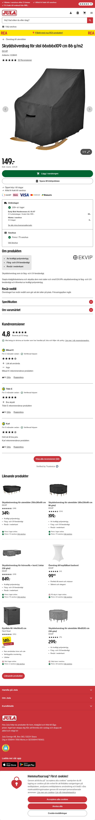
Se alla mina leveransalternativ (20, 225)
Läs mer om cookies (46, 792)
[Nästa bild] (90, 109)
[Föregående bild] (5, 109)
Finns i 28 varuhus (61, 664)
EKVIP (5, 51)
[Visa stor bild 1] (47, 109)
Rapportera (19, 377)
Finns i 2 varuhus (14, 664)
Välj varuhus (10, 27)
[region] (47, 795)
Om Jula (6, 698)
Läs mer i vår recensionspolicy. (77, 340)
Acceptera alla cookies (57, 799)
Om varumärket (11, 310)
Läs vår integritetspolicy (65, 792)
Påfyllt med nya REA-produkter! (49, 33)
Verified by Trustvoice (45, 466)
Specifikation (9, 302)
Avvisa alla (57, 806)
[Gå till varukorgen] (85, 13)
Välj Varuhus (13, 243)
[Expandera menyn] (92, 13)
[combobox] (47, 20)
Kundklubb (8, 706)
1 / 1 (84, 152)
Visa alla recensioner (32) (47, 459)
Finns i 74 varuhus (15, 534)
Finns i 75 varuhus (61, 534)
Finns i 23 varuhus (61, 597)
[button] (5, 748)
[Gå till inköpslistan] (78, 13)
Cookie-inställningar (57, 813)
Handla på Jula (10, 690)
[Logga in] (71, 13)
